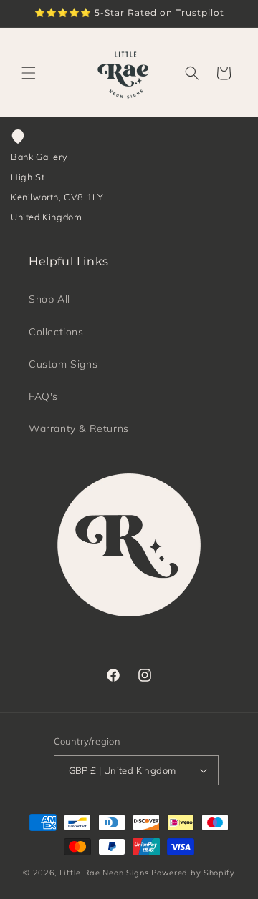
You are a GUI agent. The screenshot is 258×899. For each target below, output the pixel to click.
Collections (56, 331)
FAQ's (43, 396)
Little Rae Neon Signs (104, 873)
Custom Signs (63, 364)
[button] (28, 73)
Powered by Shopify (193, 873)
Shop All (49, 299)
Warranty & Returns (79, 428)
